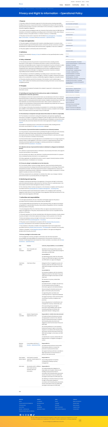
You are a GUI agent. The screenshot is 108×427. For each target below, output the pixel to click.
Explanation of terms (41, 409)
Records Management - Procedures (73, 75)
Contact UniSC (76, 409)
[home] (21, 4)
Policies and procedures (30, 8)
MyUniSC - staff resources (24, 409)
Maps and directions (77, 401)
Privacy (20, 80)
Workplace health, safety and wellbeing (26, 411)
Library (83, 1)
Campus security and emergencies (26, 403)
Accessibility (39, 407)
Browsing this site (40, 403)
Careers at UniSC (76, 407)
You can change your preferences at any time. (53, 421)
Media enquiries (76, 405)
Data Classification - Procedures (72, 66)
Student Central (76, 403)
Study (61, 5)
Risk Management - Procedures (72, 77)
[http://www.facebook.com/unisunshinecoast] (20, 415)
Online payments (22, 405)
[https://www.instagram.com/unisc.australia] (25, 415)
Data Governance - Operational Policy (73, 88)
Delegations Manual (37, 229)
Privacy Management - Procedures (72, 90)
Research (67, 5)
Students (73, 1)
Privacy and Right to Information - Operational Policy (45, 8)
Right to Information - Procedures (72, 91)
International (78, 1)
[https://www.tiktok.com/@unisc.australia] (33, 415)
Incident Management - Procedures (73, 73)
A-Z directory (39, 401)
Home (20, 8)
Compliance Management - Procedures (74, 61)
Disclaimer (57, 405)
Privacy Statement (72, 419)
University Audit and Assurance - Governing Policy (75, 78)
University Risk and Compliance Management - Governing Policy (44, 188)
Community (75, 5)
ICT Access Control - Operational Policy (73, 70)
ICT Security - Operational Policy (72, 71)
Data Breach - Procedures (71, 65)
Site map (39, 405)
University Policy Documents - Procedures (74, 80)
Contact (87, 1)
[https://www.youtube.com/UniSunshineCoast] (31, 415)
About (82, 5)
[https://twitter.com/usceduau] (23, 415)
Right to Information (39, 126)
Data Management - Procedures (72, 68)
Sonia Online (21, 407)
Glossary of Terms (36, 54)
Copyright (57, 403)
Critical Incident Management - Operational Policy (76, 63)
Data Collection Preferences (60, 409)
